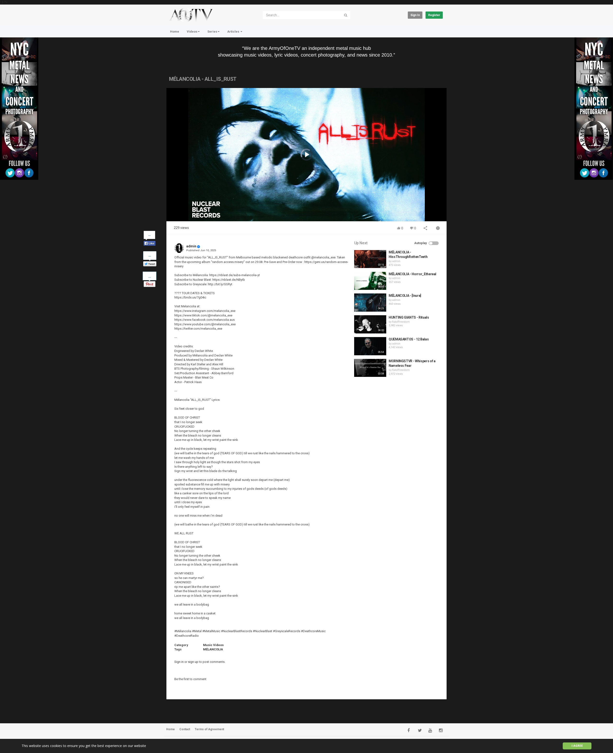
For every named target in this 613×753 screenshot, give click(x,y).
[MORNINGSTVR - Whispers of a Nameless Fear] (370, 368)
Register (434, 15)
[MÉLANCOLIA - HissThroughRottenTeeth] (370, 259)
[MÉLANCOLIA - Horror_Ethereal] (370, 281)
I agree (577, 746)
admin (191, 246)
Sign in (415, 15)
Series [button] (212, 31)
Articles (233, 31)
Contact (184, 729)
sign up (193, 662)
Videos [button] (192, 31)
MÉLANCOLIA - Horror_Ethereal (412, 274)
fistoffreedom (401, 321)
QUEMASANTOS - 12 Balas (409, 339)
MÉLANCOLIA (213, 649)
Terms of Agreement (209, 729)
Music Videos (213, 645)
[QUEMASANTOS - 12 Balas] (370, 346)
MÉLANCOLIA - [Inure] (405, 296)
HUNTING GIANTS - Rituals (409, 317)
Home (174, 31)
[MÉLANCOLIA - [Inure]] (370, 302)
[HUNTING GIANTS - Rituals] (370, 324)
